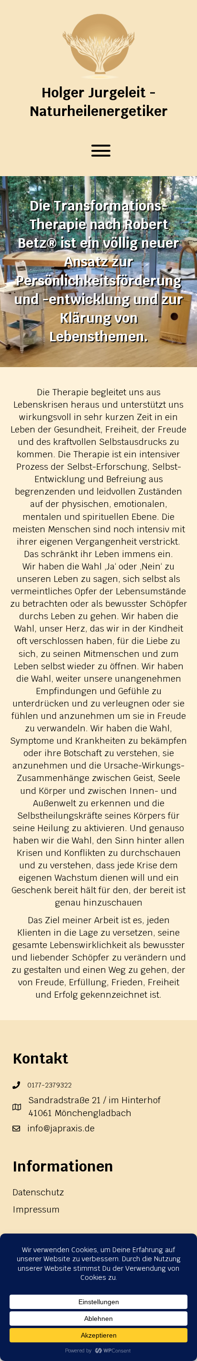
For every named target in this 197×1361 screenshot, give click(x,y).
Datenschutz (38, 1192)
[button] (98, 150)
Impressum (36, 1209)
